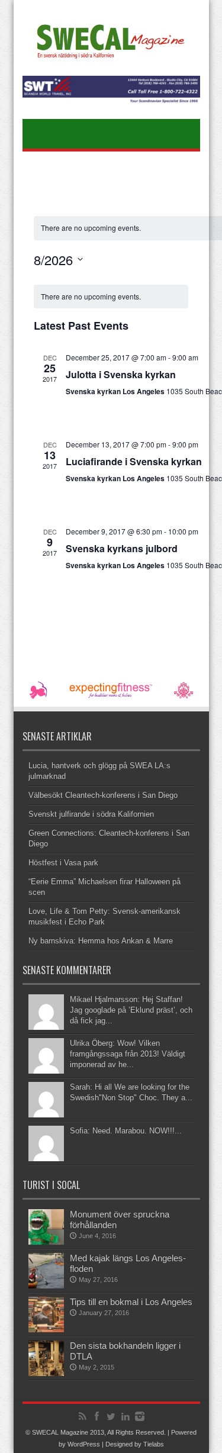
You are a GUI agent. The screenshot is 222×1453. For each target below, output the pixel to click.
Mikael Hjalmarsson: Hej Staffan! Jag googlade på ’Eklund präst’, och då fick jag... (131, 1010)
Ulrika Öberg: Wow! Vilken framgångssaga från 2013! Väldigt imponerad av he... (127, 1054)
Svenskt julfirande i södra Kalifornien (91, 814)
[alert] (111, 297)
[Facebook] (97, 1416)
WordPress (83, 1444)
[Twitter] (111, 1416)
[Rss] (83, 1416)
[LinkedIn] (125, 1416)
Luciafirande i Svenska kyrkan (134, 461)
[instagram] (140, 1416)
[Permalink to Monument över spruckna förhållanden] (46, 1242)
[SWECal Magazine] (110, 56)
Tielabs (153, 1444)
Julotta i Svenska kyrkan (121, 374)
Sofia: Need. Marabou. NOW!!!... (126, 1130)
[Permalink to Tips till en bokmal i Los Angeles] (46, 1329)
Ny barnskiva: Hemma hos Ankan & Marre (100, 940)
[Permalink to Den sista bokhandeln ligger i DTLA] (46, 1373)
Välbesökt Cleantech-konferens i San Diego (103, 795)
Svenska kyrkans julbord (122, 548)
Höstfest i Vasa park (63, 862)
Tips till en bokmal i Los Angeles (131, 1302)
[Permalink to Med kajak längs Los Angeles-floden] (46, 1285)
